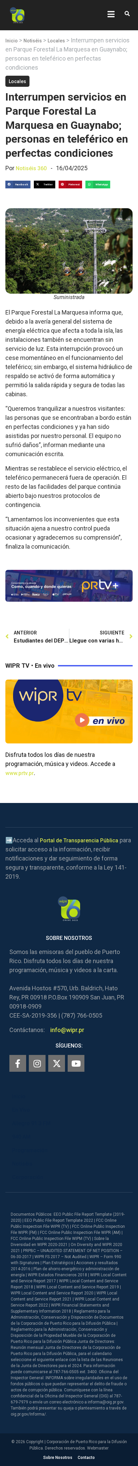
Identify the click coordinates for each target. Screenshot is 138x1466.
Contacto (86, 1457)
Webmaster (98, 1448)
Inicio (11, 40)
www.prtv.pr (19, 773)
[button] (127, 14)
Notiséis (32, 40)
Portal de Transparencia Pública (79, 840)
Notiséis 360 (31, 168)
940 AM (21, 1137)
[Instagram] (37, 1063)
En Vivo (21, 1110)
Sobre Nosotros (57, 1457)
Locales (56, 40)
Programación (30, 1150)
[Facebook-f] (17, 1063)
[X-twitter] (56, 1063)
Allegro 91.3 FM (31, 1123)
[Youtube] (76, 1063)
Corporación (27, 1177)
